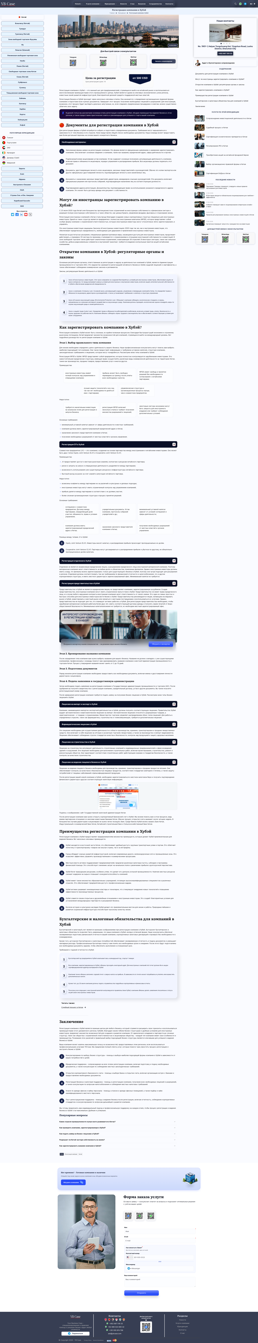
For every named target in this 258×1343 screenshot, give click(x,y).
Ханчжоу (22, 104)
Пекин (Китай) (22, 66)
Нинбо (22, 61)
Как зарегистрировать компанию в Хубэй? (212, 90)
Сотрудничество (155, 4)
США (22, 190)
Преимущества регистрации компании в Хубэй (214, 95)
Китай (23, 17)
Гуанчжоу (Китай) (22, 34)
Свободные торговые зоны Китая (22, 71)
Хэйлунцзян (22, 120)
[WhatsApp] (139, 1216)
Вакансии (142, 4)
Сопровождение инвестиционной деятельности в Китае (228, 118)
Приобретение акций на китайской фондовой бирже (227, 155)
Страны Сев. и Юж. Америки (22, 195)
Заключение (200, 106)
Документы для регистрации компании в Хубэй (214, 74)
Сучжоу (22, 88)
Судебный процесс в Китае (72, 1007)
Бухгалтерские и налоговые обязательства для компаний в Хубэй (221, 101)
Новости (123, 4)
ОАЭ (22, 206)
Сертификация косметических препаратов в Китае (226, 137)
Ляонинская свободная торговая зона (22, 55)
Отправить (141, 1293)
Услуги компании (92, 4)
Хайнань (22, 98)
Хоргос (22, 114)
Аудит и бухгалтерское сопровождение (218, 63)
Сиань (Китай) (22, 77)
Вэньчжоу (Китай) (22, 23)
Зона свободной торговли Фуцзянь (22, 39)
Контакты (169, 4)
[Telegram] (128, 1216)
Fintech (78, 4)
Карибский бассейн (22, 201)
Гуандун (22, 29)
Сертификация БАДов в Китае (218, 173)
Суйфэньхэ (22, 82)
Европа (22, 168)
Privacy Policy (87, 1340)
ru (251, 4)
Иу (22, 45)
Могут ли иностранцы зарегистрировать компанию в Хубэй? (219, 79)
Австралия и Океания (22, 185)
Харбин (22, 109)
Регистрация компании (71, 1154)
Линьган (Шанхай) (22, 50)
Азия (22, 174)
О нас (132, 4)
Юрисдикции (110, 4)
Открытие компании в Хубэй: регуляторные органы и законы (219, 85)
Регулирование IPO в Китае (217, 146)
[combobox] (129, 1257)
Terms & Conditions (98, 1340)
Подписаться (77, 1333)
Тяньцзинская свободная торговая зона (22, 93)
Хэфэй (22, 125)
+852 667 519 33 (225, 53)
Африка (22, 179)
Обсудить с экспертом (161, 644)
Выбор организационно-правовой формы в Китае (226, 164)
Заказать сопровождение (163, 61)
